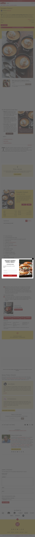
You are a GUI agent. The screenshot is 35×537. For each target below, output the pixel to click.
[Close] (33, 259)
